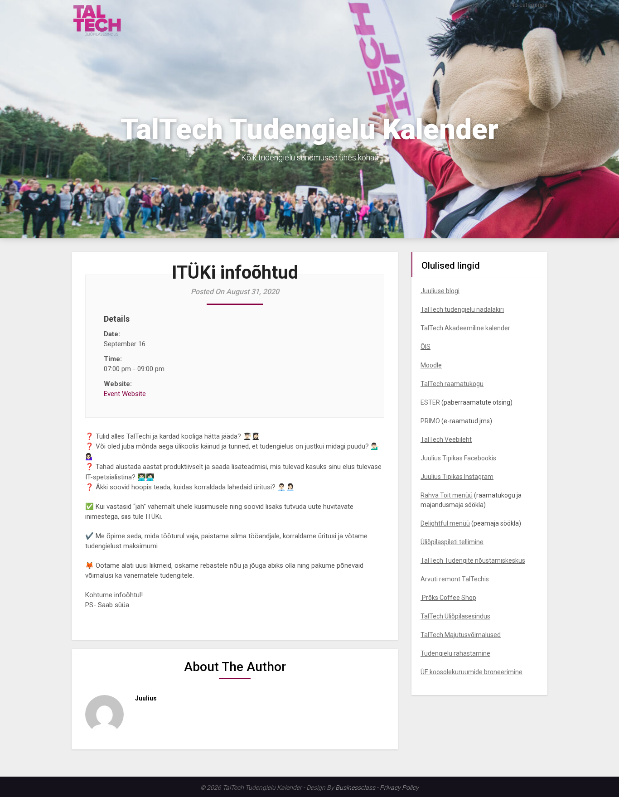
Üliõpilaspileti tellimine (452, 542)
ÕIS (425, 346)
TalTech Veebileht (446, 439)
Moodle (431, 365)
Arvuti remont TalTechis (455, 579)
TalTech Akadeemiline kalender (465, 328)
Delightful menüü (445, 523)
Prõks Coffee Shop (448, 597)
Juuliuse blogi (440, 291)
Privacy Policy (399, 787)
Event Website (125, 394)
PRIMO (430, 421)
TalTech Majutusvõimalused (461, 634)
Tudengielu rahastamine (455, 653)
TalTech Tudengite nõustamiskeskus (473, 560)
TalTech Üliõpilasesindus (455, 616)
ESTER (430, 402)
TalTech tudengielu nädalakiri (462, 309)
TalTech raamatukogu (452, 383)
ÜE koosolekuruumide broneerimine (471, 672)
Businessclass (355, 787)
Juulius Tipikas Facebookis (458, 458)
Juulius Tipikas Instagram (457, 476)
